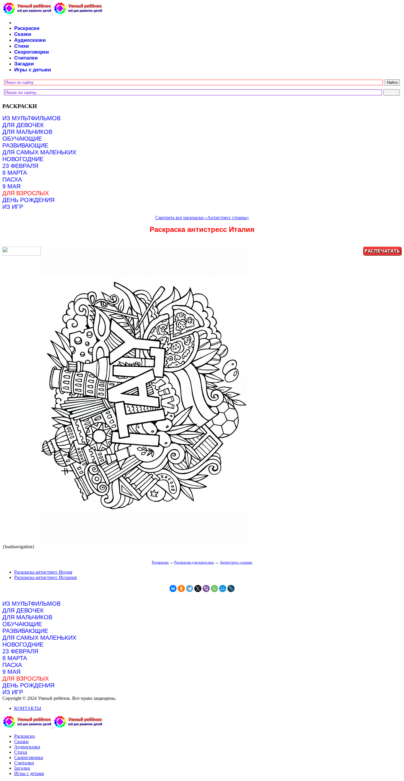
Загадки (24, 64)
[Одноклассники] (181, 588)
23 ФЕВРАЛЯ (20, 166)
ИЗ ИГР (12, 206)
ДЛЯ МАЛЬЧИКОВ (27, 132)
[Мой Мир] (222, 588)
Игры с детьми (32, 70)
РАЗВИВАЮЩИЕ (25, 145)
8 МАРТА (14, 172)
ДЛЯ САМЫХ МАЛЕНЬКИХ (39, 152)
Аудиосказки (30, 40)
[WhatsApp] (214, 588)
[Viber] (206, 588)
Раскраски (26, 28)
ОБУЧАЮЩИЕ (22, 138)
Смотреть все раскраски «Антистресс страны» (202, 217)
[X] (197, 588)
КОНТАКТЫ (27, 708)
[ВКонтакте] (173, 588)
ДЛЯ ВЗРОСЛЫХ (25, 193)
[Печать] (202, 395)
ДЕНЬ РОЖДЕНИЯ (28, 200)
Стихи (21, 46)
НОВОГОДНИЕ (22, 159)
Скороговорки (31, 52)
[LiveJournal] (231, 588)
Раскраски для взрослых (194, 562)
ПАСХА (12, 179)
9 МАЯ (11, 186)
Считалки (26, 58)
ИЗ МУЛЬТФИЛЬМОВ (31, 118)
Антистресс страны (236, 562)
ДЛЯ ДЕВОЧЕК (23, 125)
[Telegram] (189, 588)
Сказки (22, 34)
